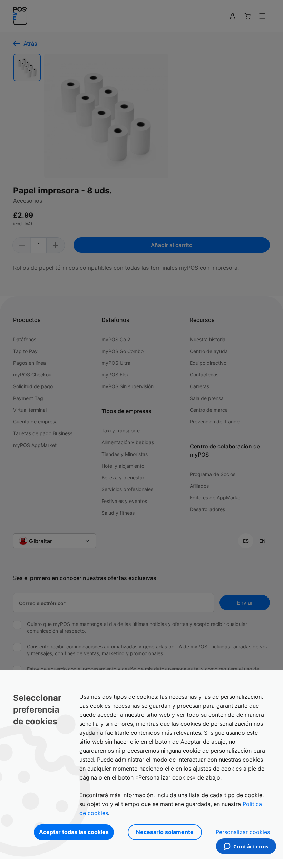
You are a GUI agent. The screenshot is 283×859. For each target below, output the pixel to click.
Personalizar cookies (243, 832)
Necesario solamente (165, 832)
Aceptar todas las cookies (74, 832)
